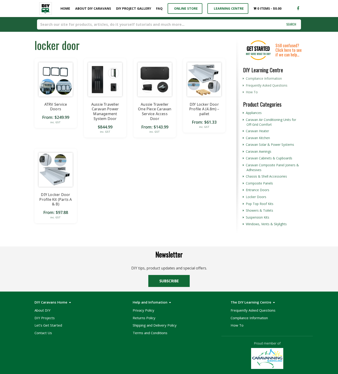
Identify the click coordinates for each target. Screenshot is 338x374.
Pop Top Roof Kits (259, 204)
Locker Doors (256, 197)
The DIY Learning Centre (251, 302)
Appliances (254, 113)
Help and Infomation (150, 302)
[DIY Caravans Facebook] (298, 8)
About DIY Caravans (93, 8)
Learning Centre (228, 8)
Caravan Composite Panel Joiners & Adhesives (272, 167)
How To (252, 92)
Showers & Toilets (259, 210)
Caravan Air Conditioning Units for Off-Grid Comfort (271, 122)
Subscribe (169, 280)
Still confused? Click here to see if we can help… (288, 50)
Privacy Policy (143, 310)
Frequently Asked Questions (266, 85)
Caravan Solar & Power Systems (270, 144)
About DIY (42, 310)
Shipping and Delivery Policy (155, 325)
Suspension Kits (257, 217)
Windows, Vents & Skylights (266, 224)
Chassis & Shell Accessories (266, 176)
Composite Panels (259, 183)
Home (64, 8)
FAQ (159, 8)
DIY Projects (44, 318)
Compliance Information (264, 78)
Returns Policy (144, 318)
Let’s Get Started (48, 325)
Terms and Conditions (150, 332)
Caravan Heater (257, 131)
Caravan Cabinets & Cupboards (269, 158)
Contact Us (43, 332)
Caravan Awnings (258, 151)
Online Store (185, 8)
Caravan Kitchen (258, 138)
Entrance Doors (257, 190)
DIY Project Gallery (133, 8)
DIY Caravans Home (50, 302)
